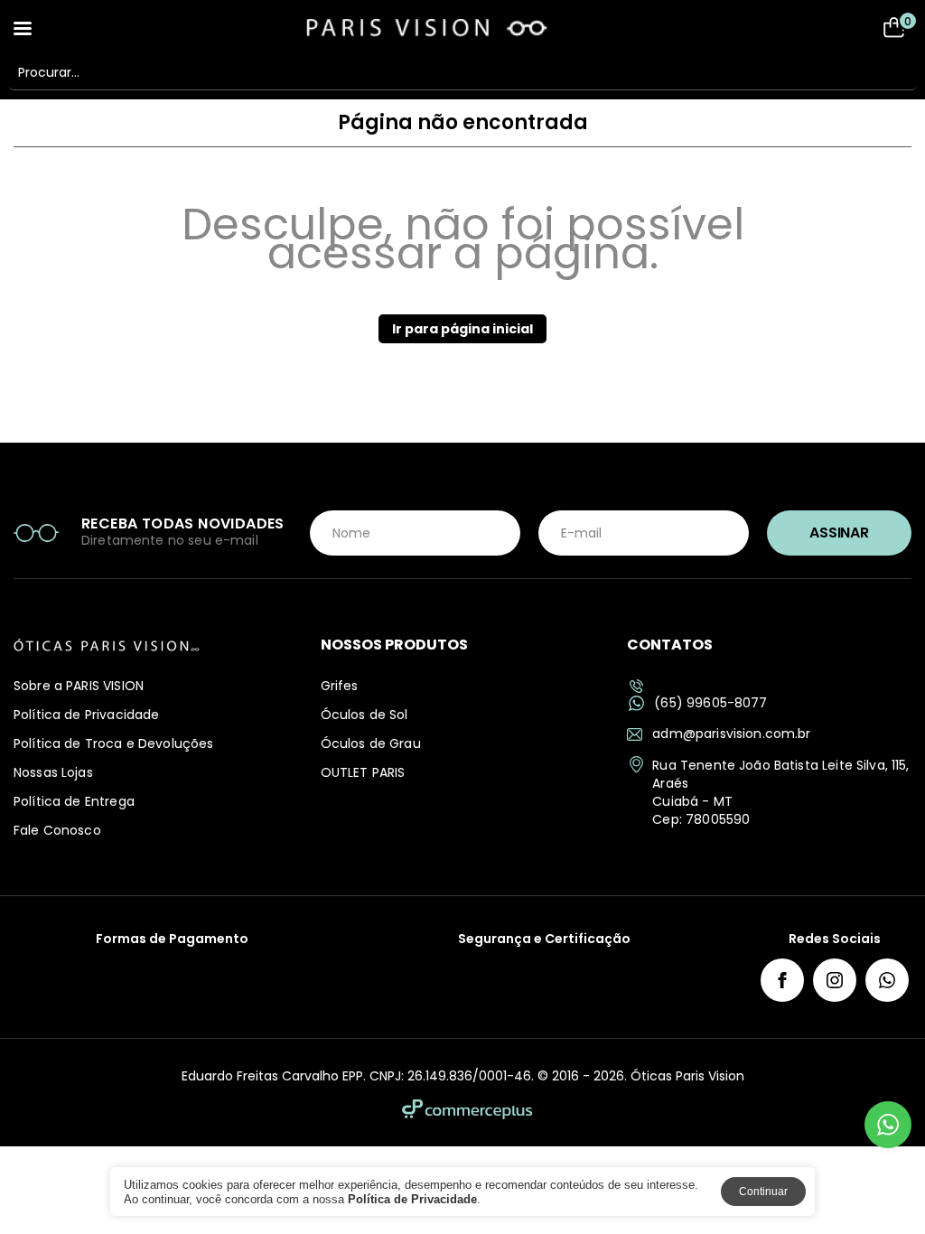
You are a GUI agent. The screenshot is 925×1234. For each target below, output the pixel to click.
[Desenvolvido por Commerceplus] (467, 1109)
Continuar (763, 1191)
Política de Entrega (74, 801)
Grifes (340, 685)
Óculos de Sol (364, 714)
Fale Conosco (57, 830)
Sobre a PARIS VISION (79, 685)
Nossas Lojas (53, 772)
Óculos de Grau (371, 743)
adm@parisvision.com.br (731, 733)
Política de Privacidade (86, 714)
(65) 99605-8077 (710, 703)
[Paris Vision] (462, 27)
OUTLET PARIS (363, 772)
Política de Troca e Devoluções (114, 743)
